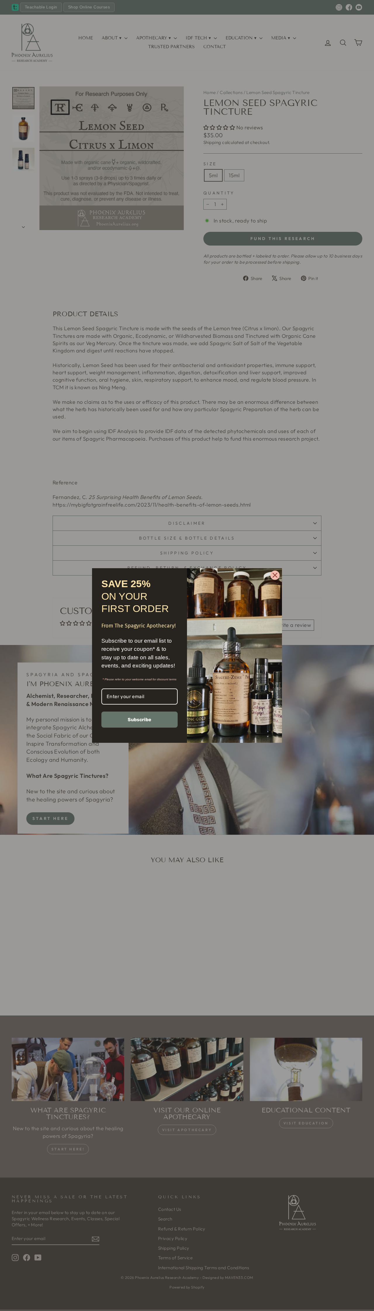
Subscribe (139, 719)
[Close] (275, 575)
